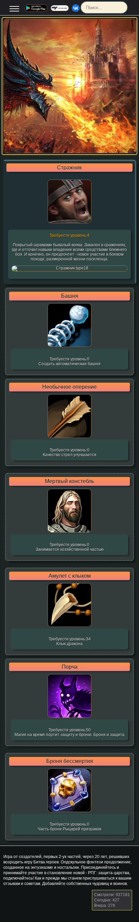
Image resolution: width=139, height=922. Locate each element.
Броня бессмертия (69, 761)
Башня (69, 296)
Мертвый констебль (69, 481)
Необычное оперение (69, 387)
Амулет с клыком (70, 576)
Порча (70, 667)
